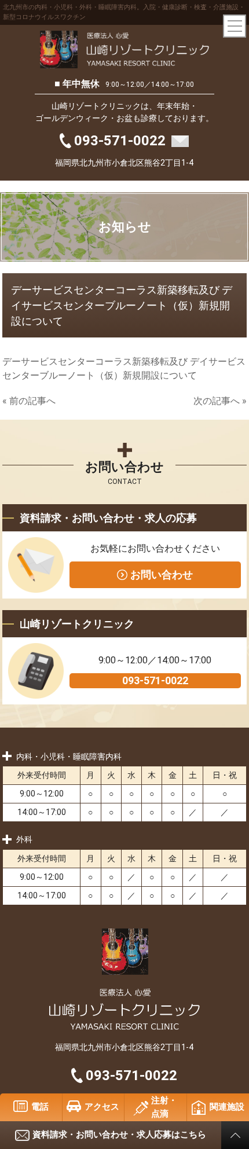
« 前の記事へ (29, 400)
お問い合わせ (161, 574)
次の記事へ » (220, 400)
